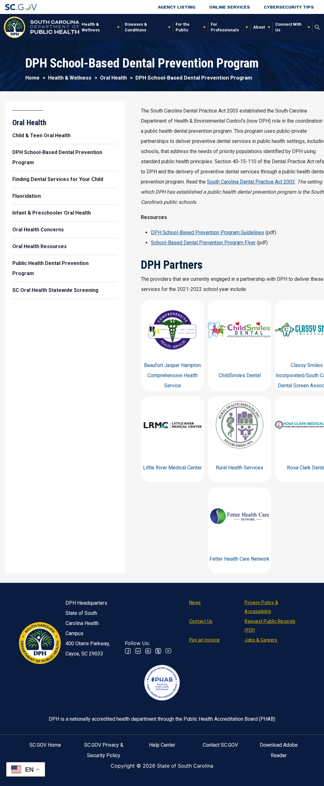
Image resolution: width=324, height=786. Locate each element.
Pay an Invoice (204, 639)
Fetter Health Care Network (239, 559)
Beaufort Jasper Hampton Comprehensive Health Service (172, 375)
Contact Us (201, 621)
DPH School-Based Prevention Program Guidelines (207, 232)
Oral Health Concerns (38, 230)
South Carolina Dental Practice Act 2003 (251, 182)
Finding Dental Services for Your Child (57, 179)
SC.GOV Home (45, 745)
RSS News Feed (148, 651)
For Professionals (225, 27)
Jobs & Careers (261, 639)
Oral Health (113, 78)
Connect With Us (288, 27)
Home (32, 78)
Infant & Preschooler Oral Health (51, 213)
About (259, 27)
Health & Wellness (91, 27)
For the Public (183, 27)
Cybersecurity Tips (289, 7)
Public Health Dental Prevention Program (50, 268)
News (195, 602)
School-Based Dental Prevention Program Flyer (203, 243)
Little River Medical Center (172, 468)
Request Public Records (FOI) (270, 626)
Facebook (128, 651)
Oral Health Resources (39, 246)
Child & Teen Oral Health (41, 135)
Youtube (168, 651)
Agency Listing (176, 7)
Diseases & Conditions (136, 27)
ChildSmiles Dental (240, 375)
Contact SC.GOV (220, 745)
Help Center (162, 745)
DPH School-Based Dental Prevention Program (57, 157)
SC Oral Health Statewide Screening (55, 290)
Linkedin (138, 651)
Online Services (229, 7)
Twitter (158, 651)
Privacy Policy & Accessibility (261, 607)
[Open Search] (318, 27)
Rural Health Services (239, 468)
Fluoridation (26, 196)
